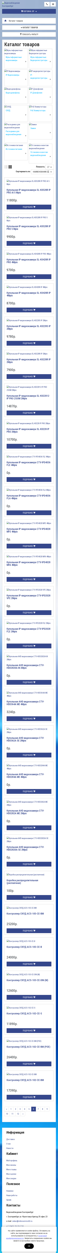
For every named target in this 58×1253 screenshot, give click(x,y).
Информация (15, 1132)
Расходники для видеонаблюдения (13, 133)
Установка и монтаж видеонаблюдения (39, 153)
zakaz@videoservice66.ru (22, 1221)
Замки (33, 128)
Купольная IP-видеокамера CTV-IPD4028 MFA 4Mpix (28, 563)
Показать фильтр (30, 34)
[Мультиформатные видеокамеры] (16, 52)
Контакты (13, 1205)
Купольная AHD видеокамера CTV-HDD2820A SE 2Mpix (25, 848)
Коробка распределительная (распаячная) (22, 882)
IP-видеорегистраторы (38, 76)
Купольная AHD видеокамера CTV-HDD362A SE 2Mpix (25, 739)
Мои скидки (11, 1178)
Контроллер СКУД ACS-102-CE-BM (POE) (28, 1046)
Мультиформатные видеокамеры (14, 58)
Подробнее (28, 207)
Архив (8, 1200)
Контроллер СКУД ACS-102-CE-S (24, 1013)
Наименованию (40, 172)
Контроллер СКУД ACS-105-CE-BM (25, 913)
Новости (9, 1148)
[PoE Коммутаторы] (40, 106)
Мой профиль (11, 1160)
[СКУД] (16, 106)
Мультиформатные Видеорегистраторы (38, 58)
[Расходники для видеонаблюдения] (16, 126)
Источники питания (14, 149)
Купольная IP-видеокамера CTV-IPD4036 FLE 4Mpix (28, 464)
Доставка (10, 1139)
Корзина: (28, 11)
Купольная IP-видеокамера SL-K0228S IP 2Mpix (29, 327)
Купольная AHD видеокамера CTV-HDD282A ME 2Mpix (25, 812)
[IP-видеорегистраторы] (40, 71)
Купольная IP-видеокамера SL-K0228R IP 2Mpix (29, 361)
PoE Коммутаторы (37, 110)
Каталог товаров (30, 27)
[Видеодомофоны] (16, 88)
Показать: (40, 167)
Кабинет (12, 1154)
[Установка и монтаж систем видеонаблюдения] (5, 21)
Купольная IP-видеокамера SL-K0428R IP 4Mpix (29, 294)
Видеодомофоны (13, 93)
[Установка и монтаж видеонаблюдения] (40, 147)
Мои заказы (11, 1165)
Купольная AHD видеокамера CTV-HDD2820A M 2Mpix (25, 666)
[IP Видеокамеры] (16, 71)
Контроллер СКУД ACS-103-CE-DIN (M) (27, 980)
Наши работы (11, 1195)
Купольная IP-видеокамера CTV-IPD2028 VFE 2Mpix (28, 597)
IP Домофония (36, 93)
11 (13, 1114)
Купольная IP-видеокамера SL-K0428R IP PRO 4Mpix (29, 261)
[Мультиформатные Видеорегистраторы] (40, 52)
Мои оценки (11, 1174)
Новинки (9, 1191)
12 (18, 1114)
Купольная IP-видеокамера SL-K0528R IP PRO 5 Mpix (29, 228)
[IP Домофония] (40, 88)
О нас (8, 1144)
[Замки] (40, 124)
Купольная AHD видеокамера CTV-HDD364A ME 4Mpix (25, 703)
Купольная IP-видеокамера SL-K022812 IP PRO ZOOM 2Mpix (28, 397)
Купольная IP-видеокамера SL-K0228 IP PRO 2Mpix (28, 430)
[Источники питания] (16, 145)
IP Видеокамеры (12, 75)
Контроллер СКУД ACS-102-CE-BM (25, 1080)
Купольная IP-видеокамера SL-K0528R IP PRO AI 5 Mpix (29, 191)
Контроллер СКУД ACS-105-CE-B (24, 946)
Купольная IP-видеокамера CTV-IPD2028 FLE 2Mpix (28, 630)
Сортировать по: (23, 171)
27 (48, 167)
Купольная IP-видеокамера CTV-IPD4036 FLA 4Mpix (28, 497)
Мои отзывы (11, 1169)
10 (7, 1114)
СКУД (8, 110)
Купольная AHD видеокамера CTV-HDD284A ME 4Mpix (25, 776)
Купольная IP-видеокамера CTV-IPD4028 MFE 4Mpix (28, 530)
